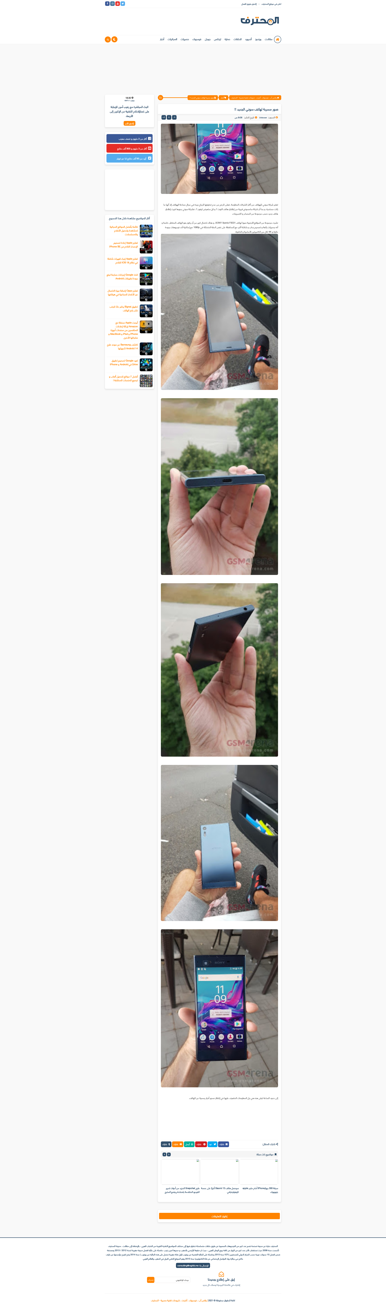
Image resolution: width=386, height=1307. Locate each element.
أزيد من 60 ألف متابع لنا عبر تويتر (132, 158)
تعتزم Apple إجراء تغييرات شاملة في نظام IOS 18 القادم (123, 260)
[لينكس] (133, 3)
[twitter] (122, 3)
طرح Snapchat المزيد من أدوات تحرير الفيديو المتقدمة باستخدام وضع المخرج (221, 1189)
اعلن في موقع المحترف (271, 3)
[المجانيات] (153, 3)
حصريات (185, 39)
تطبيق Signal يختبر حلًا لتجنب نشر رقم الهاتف (124, 308)
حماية (227, 39)
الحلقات (238, 39)
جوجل (207, 39)
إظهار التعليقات (219, 1216)
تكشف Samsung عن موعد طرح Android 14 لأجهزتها (122, 346)
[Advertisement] (193, 67)
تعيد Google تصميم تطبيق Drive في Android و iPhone (124, 362)
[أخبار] (158, 3)
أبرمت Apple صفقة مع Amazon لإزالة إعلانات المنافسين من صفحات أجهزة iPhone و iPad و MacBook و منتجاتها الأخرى (123, 330)
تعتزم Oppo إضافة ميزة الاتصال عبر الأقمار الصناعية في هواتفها (123, 292)
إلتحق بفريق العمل (248, 3)
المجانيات (172, 39)
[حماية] (128, 3)
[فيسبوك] (143, 3)
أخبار (162, 39)
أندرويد (248, 39)
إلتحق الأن (129, 123)
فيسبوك (197, 39)
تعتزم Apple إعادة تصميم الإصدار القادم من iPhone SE (123, 244)
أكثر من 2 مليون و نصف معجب (133, 138)
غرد (210, 1144)
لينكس (217, 39)
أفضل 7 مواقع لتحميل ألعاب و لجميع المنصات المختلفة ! (123, 378)
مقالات (268, 39)
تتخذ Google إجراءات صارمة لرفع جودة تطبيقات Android (122, 276)
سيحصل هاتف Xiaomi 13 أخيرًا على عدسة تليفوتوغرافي (259, 1189)
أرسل (187, 1144)
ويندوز (258, 39)
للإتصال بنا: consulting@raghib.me (193, 1265)
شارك (222, 1144)
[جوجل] (138, 3)
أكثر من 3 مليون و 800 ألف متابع (132, 148)
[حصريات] (148, 3)
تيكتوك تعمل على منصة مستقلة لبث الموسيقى (182, 1189)
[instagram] (112, 3)
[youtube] (117, 3)
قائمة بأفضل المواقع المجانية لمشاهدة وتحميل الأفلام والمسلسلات (124, 230)
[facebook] (107, 3)
